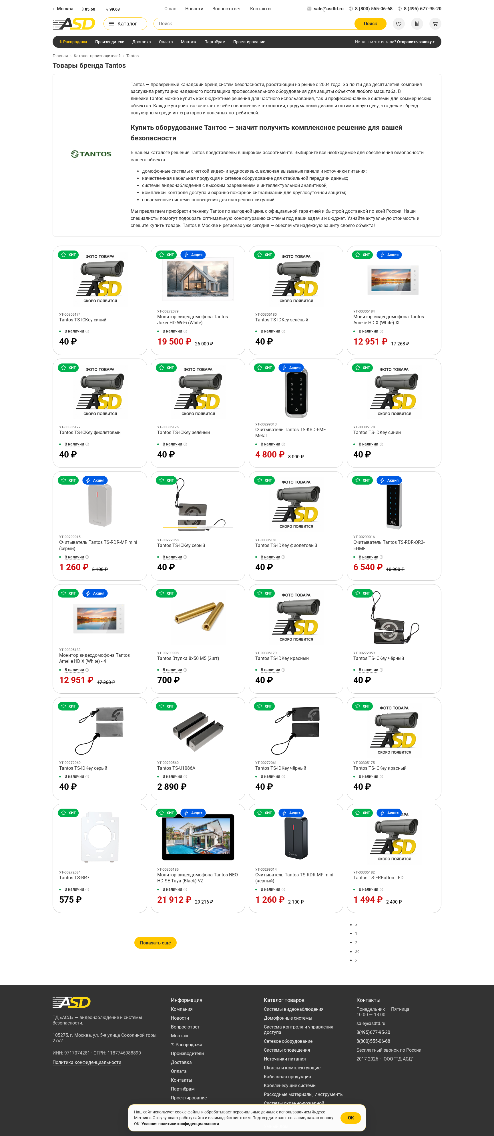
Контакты (260, 8)
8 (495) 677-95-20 (422, 8)
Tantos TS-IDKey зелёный (281, 320)
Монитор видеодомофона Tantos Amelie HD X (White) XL (388, 320)
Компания (182, 1009)
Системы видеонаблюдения (294, 1009)
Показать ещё (155, 943)
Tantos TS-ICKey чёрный (378, 658)
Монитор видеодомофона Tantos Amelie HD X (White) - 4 (94, 658)
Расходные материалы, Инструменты (304, 1094)
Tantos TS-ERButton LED (378, 877)
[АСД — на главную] (74, 24)
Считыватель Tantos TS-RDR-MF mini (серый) (98, 545)
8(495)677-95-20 (373, 1032)
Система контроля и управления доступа (298, 1029)
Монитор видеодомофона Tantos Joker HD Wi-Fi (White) (192, 320)
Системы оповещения (287, 1050)
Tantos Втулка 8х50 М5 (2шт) (188, 658)
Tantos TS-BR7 (74, 877)
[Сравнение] (417, 24)
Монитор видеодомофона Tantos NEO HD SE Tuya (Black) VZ (197, 878)
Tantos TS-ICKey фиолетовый (90, 432)
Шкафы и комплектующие (292, 1068)
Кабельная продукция (287, 1076)
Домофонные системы (288, 1018)
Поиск (370, 23)
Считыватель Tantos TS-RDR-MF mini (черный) (294, 878)
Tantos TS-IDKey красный (282, 658)
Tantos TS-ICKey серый (181, 545)
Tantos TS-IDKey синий (377, 432)
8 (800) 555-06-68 (374, 8)
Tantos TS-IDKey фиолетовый (286, 545)
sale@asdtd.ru (329, 8)
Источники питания (285, 1059)
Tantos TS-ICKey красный (380, 768)
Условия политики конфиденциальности (180, 1123)
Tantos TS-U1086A (176, 768)
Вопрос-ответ (226, 8)
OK (351, 1118)
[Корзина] (435, 24)
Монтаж (188, 41)
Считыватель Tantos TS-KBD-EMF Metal (290, 433)
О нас (170, 8)
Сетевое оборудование (288, 1041)
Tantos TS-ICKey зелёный (183, 432)
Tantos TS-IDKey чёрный (280, 768)
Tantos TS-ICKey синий (82, 320)
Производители (109, 41)
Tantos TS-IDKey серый (83, 768)
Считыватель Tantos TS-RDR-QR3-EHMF (389, 545)
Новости (194, 8)
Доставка (141, 41)
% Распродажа (73, 41)
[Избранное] (399, 24)
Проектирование (249, 41)
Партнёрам (214, 41)
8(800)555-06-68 (373, 1041)
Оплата (166, 41)
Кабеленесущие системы (290, 1085)
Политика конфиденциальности (87, 1062)
